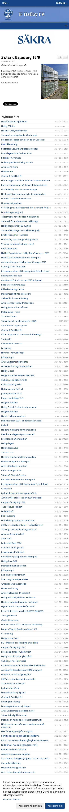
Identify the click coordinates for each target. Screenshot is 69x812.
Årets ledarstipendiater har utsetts (18, 772)
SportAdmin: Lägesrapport (14, 325)
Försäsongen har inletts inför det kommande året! (25, 180)
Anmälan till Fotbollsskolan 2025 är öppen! (21, 280)
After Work (6, 538)
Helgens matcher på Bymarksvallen (18, 429)
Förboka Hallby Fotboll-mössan (16, 198)
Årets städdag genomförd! (14, 466)
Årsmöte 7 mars (9, 316)
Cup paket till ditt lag (11, 763)
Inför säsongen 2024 (11, 470)
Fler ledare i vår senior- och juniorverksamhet (23, 194)
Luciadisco (6, 348)
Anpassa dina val (12, 799)
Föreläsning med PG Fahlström (16, 651)
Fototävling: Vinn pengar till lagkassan (19, 239)
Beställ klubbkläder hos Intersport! (18, 479)
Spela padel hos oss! (11, 275)
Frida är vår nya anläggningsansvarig (19, 744)
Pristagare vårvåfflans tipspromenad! (19, 148)
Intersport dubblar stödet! (13, 565)
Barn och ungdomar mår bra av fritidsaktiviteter (24, 185)
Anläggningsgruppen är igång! (15, 753)
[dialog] (34, 794)
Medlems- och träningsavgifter (16, 674)
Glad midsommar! (9, 620)
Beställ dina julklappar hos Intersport (19, 556)
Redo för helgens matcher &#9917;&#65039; (22, 611)
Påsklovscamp (8, 515)
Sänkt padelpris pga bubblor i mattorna (20, 735)
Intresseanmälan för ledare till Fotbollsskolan (23, 665)
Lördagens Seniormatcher (14, 438)
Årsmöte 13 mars (9, 166)
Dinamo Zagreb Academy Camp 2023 (19, 629)
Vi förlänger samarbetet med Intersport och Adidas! (26, 207)
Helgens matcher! (9, 638)
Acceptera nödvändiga (30, 805)
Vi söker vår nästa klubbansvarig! (17, 243)
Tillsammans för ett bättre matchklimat (20, 216)
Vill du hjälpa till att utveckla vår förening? (21, 334)
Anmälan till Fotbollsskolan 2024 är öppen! (21, 497)
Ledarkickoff (7, 511)
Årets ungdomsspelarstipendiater (17, 710)
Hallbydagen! (7, 443)
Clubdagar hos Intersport (13, 266)
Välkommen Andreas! (11, 343)
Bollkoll (4, 425)
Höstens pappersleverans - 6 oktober (19, 601)
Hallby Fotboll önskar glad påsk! (16, 656)
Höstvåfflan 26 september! (14, 121)
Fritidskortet (7, 171)
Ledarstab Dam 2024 (11, 543)
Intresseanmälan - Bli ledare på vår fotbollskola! (24, 484)
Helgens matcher (9, 402)
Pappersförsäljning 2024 (13, 502)
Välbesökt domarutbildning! (14, 298)
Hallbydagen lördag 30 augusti (16, 225)
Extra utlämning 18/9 (20, 57)
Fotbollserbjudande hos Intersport (18, 520)
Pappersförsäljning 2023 (13, 647)
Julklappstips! (7, 357)
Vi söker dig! (7, 633)
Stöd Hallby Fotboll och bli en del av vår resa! (23, 139)
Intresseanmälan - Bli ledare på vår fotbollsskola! (25, 271)
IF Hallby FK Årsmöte (11, 157)
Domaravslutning (9, 588)
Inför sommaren (9, 248)
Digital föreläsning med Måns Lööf (17, 606)
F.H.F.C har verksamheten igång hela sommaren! (24, 740)
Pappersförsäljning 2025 (13, 284)
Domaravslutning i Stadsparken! (17, 366)
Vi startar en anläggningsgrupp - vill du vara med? (25, 758)
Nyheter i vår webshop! (12, 352)
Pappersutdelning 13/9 (12, 398)
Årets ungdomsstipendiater (14, 361)
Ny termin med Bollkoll (12, 388)
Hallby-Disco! (7, 370)
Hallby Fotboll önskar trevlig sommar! (19, 407)
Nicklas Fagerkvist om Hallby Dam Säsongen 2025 (25, 253)
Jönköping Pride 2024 (11, 393)
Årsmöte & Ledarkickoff (12, 533)
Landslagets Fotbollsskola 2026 (16, 153)
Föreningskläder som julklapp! (15, 706)
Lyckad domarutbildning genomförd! (18, 493)
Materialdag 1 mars (10, 311)
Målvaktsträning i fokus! (13, 289)
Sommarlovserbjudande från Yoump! (19, 135)
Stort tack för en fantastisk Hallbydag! (19, 221)
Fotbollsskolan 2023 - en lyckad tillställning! (22, 624)
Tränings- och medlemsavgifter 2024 (18, 529)
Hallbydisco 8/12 (9, 561)
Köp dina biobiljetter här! (13, 574)
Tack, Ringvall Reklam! (11, 506)
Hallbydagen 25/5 (9, 447)
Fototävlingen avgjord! (12, 212)
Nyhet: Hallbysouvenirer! (13, 416)
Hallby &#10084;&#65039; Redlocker (18, 597)
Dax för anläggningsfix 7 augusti (17, 731)
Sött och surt (7, 452)
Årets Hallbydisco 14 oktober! (15, 592)
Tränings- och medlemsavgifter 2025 (18, 320)
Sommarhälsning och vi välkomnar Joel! (20, 230)
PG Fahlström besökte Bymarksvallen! (19, 642)
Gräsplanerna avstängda (13, 583)
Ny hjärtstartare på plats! (13, 692)
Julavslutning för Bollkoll (12, 552)
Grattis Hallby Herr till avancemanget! (19, 189)
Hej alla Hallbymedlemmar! (14, 130)
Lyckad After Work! (10, 688)
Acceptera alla (55, 805)
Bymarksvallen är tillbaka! (13, 749)
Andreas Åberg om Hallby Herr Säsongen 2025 (23, 262)
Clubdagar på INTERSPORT (14, 379)
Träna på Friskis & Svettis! (13, 475)
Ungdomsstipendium (11, 203)
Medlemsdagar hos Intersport (15, 461)
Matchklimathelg (9, 144)
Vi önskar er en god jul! (12, 547)
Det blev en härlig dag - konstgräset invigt (21, 719)
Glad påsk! (6, 488)
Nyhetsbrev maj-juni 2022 (13, 767)
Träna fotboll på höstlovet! (14, 715)
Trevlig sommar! (9, 615)
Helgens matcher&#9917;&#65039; (17, 375)
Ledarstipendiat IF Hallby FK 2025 (17, 162)
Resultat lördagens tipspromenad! (17, 434)
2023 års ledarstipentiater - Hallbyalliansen (22, 524)
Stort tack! (6, 339)
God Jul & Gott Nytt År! (11, 175)
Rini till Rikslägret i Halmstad (14, 234)
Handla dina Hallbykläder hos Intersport (20, 257)
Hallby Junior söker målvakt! (14, 307)
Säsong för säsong (10, 701)
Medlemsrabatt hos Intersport (15, 293)
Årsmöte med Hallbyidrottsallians (17, 302)
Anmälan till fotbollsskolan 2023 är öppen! (21, 669)
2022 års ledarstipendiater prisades (18, 679)
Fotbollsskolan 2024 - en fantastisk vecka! (21, 420)
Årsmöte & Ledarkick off (13, 683)
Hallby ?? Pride (8, 126)
